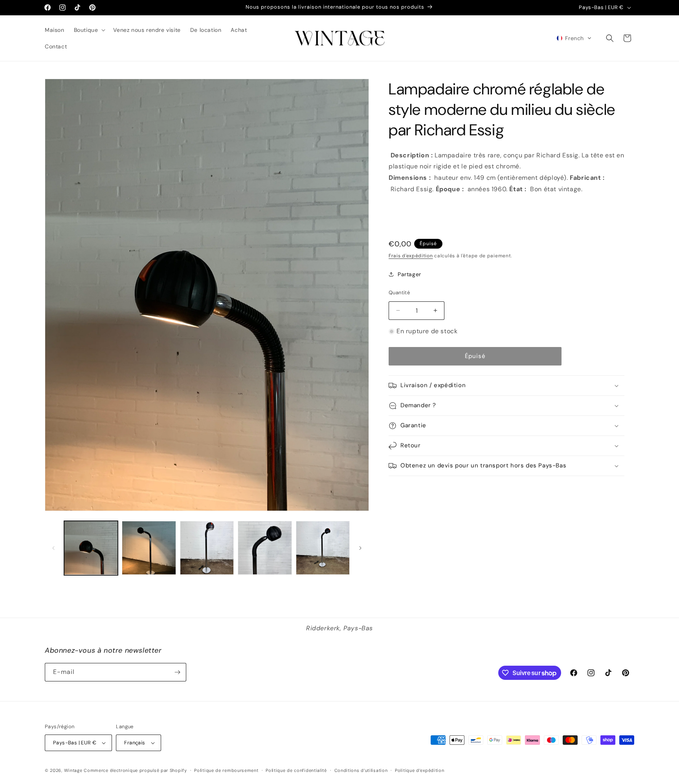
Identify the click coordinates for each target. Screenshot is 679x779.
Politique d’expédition (419, 770)
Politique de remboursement (226, 770)
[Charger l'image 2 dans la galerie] (149, 548)
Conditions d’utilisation (361, 770)
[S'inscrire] (177, 672)
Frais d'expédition (411, 256)
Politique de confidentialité (296, 770)
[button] (89, 30)
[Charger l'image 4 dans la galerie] (265, 548)
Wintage (73, 770)
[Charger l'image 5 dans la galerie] (323, 548)
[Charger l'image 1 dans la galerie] (91, 548)
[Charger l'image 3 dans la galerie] (207, 548)
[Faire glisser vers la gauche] (53, 548)
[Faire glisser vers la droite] (360, 548)
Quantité (399, 292)
